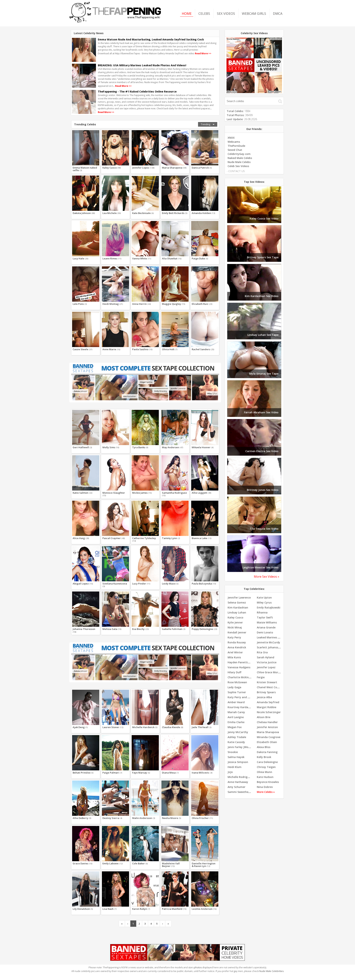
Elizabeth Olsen (267, 742)
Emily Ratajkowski (268, 607)
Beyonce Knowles (268, 782)
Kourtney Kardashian (241, 707)
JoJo (230, 772)
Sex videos (226, 13)
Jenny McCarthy (238, 732)
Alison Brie (263, 717)
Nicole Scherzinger (269, 712)
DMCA (277, 13)
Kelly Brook (264, 757)
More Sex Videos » (266, 577)
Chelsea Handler (267, 722)
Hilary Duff (234, 672)
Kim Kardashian (238, 607)
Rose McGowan (237, 682)
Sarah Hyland (265, 657)
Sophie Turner (237, 692)
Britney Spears (266, 692)
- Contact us (236, 171)
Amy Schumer (236, 787)
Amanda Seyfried (268, 702)
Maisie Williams (267, 622)
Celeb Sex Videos (238, 166)
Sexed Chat (235, 150)
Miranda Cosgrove (268, 737)
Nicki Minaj (235, 627)
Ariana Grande (266, 627)
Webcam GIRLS (254, 13)
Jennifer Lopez (266, 667)
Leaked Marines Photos (272, 637)
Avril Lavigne (236, 717)
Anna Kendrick (237, 647)
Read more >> (203, 53)
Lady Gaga (234, 687)
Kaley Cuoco (235, 617)
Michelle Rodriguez (240, 777)
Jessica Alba (264, 697)
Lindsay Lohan (237, 612)
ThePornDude (236, 146)
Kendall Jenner (237, 632)
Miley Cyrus (264, 602)
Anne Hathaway (238, 782)
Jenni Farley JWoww (240, 747)
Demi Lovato (265, 632)
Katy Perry (234, 637)
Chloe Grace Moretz (269, 672)
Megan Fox (235, 727)
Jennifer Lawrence (239, 597)
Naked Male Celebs (240, 158)
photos (198, 967)
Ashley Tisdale (237, 737)
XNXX (231, 137)
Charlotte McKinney (240, 677)
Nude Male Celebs (239, 162)
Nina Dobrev (265, 787)
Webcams (234, 141)
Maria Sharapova (268, 732)
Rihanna (262, 612)
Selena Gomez (237, 602)
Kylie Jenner (235, 622)
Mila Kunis (234, 657)
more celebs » (266, 792)
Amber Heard (236, 702)
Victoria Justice (266, 662)
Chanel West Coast (269, 687)
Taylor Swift (265, 617)
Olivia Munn (264, 772)
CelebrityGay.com (239, 154)
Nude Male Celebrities (271, 971)
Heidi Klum (234, 767)
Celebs (204, 13)
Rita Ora (262, 652)
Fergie (261, 677)
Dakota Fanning (267, 752)
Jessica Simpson (238, 762)
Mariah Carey (236, 712)
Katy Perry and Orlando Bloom (247, 697)
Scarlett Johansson (269, 647)
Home (187, 13)
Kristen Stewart (267, 682)
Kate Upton (264, 597)
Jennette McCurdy (268, 642)
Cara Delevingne (267, 762)
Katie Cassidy (236, 742)
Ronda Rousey (237, 642)
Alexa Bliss (263, 747)
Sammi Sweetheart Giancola (246, 792)
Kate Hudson (265, 777)
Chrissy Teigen (266, 767)
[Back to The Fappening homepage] (115, 21)
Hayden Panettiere (240, 662)
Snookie (233, 752)
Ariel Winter (235, 652)
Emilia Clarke (236, 722)
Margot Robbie (266, 707)
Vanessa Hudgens (239, 667)
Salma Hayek (236, 757)
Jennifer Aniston (267, 727)
